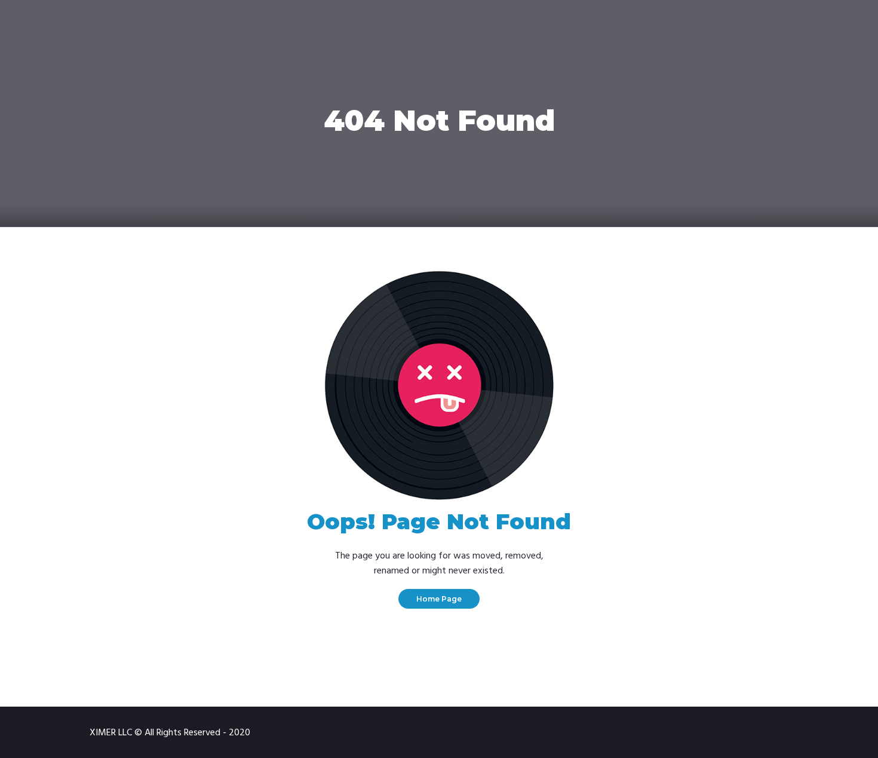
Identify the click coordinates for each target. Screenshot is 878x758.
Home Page (439, 598)
